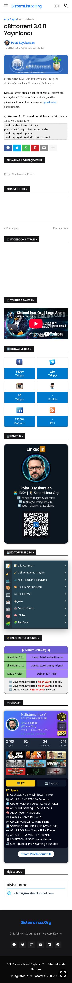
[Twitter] (17, 148)
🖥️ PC (21, 783)
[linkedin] (49, 945)
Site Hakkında (56, 964)
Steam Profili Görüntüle (36, 854)
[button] (5, 6)
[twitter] (22, 945)
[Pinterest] (35, 148)
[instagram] (31, 945)
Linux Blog (30, 726)
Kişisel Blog (31, 722)
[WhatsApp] (26, 148)
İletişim (36, 969)
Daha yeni (12, 228)
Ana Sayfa (10, 19)
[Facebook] (8, 148)
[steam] (58, 945)
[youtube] (40, 945)
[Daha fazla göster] (53, 148)
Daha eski (59, 228)
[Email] (44, 148)
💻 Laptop (51, 783)
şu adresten (50, 102)
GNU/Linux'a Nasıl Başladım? (25, 964)
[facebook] (14, 945)
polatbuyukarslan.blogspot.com (30, 893)
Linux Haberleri (26, 19)
